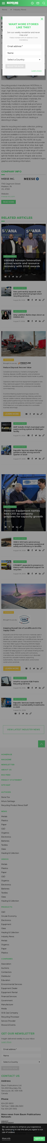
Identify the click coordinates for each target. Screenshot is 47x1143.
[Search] (44, 3)
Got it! (39, 1139)
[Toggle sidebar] (3, 3)
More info (6, 1138)
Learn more (36, 71)
